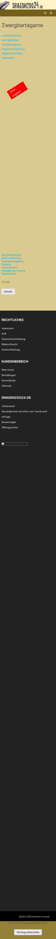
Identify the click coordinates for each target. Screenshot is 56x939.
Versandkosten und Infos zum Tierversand (24, 411)
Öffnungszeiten (10, 427)
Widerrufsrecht (10, 344)
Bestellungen (9, 375)
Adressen (6, 385)
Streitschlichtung (11, 349)
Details (8, 291)
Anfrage (6, 416)
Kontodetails (9, 380)
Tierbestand (8, 406)
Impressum (8, 328)
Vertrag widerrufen (28, 932)
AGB (4, 333)
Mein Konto (8, 369)
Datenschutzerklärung (13, 339)
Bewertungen (9, 422)
